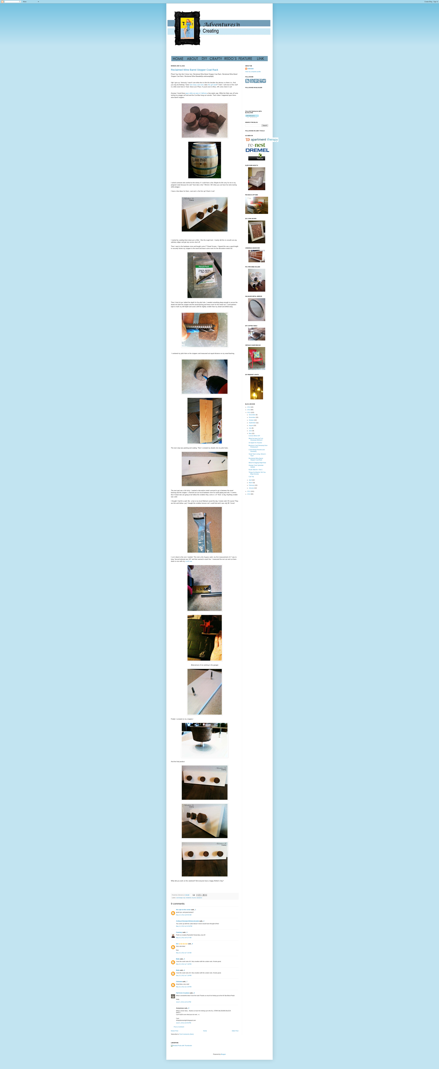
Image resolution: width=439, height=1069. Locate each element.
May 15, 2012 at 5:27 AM (183, 937)
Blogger (223, 1054)
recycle (194, 897)
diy (184, 897)
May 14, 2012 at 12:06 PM (184, 926)
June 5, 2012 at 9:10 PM (183, 1002)
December (252, 415)
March (251, 482)
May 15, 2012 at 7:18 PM (183, 964)
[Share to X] (202, 895)
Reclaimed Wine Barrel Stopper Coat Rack (194, 69)
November (252, 417)
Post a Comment (179, 1027)
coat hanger (179, 897)
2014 (249, 407)
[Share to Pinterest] (206, 895)
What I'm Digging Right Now (257, 463)
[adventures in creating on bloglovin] (252, 117)
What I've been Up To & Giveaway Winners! (256, 439)
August (251, 425)
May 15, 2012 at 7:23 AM (183, 953)
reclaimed (188, 897)
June (250, 431)
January (251, 488)
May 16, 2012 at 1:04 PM (183, 987)
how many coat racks (197, 85)
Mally (177, 959)
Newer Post (174, 1031)
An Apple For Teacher (255, 443)
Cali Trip (251, 476)
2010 (249, 494)
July (250, 428)
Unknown (179, 981)
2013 (249, 410)
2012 (249, 412)
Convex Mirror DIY (254, 436)
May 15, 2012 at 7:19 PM (183, 975)
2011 (249, 491)
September (252, 423)
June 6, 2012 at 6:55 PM (183, 1023)
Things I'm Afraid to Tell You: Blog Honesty (257, 473)
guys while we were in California (196, 93)
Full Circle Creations (182, 993)
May (250, 433)
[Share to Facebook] (204, 895)
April (250, 480)
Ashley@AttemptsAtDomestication (187, 921)
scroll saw (188, 561)
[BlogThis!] (199, 895)
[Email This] (197, 895)
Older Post (235, 1031)
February (252, 485)
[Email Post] (193, 895)
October (251, 420)
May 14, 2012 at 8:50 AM (183, 915)
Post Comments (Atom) (186, 1034)
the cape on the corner (183, 909)
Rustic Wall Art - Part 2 (255, 469)
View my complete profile (253, 71)
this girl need (212, 85)
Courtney (179, 932)
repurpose (199, 897)
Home (205, 1031)
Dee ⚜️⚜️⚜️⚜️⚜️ (182, 944)
